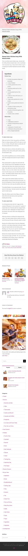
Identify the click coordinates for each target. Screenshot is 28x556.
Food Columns (6, 431)
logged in (10, 310)
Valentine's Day (7, 464)
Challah (4, 398)
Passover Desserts (7, 470)
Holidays (5, 434)
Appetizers (6, 477)
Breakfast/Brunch (8, 483)
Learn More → (5, 357)
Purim (5, 447)
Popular (8, 369)
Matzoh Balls (19, 247)
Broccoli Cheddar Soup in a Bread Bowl (7, 279)
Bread (5, 480)
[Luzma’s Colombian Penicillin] (5, 373)
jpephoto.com (21, 547)
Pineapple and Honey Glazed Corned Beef (16, 380)
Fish (5, 497)
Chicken (8, 247)
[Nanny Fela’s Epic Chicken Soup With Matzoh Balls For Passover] (20, 269)
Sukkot (5, 457)
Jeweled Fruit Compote (13, 386)
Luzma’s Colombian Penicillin (14, 372)
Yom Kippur (6, 467)
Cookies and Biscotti (8, 414)
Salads (5, 510)
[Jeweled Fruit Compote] (5, 386)
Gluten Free (7, 500)
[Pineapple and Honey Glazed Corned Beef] (5, 379)
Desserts (5, 401)
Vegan (5, 520)
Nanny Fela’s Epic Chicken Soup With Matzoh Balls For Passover (19, 281)
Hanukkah (6, 441)
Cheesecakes (7, 411)
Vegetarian (6, 527)
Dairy (5, 490)
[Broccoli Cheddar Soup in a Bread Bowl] (7, 269)
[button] (3, 277)
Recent (20, 369)
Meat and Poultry (8, 503)
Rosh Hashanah (18, 246)
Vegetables (6, 523)
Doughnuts (6, 421)
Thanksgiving (7, 460)
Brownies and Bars (8, 404)
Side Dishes (7, 513)
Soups (3, 247)
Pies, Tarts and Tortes (9, 427)
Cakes (5, 407)
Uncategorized (6, 530)
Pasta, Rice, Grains (8, 507)
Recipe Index (6, 474)
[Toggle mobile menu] (25, 26)
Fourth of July (7, 437)
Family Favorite (13, 247)
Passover (6, 444)
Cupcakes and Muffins (9, 417)
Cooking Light (7, 487)
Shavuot (6, 454)
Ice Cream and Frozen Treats (10, 424)
